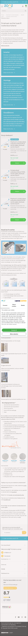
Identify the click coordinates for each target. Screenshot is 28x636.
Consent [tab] (5, 305)
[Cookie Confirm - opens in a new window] (20, 301)
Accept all (14, 330)
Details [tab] (23, 305)
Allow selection (14, 334)
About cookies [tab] (14, 305)
